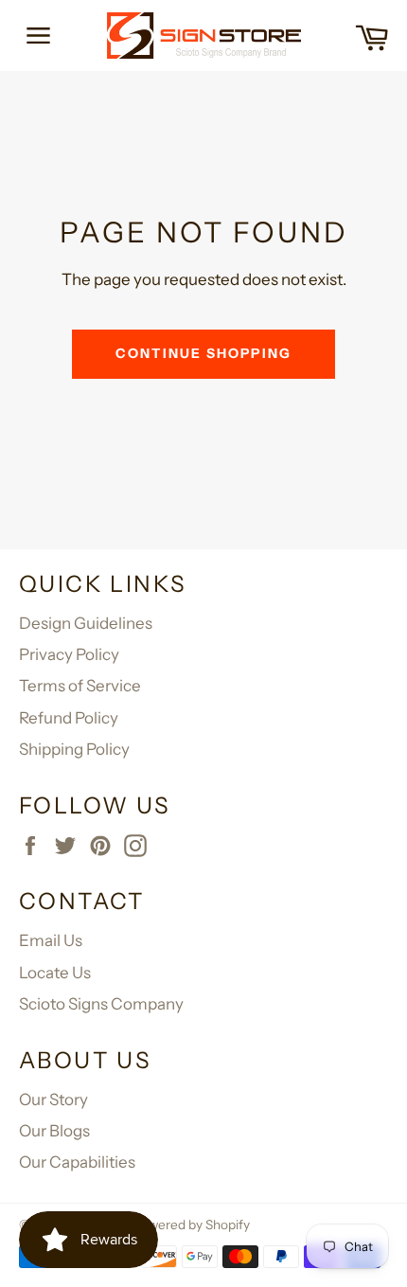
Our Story (53, 1099)
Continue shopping (203, 353)
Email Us (50, 940)
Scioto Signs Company (101, 1003)
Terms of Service (80, 685)
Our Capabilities (77, 1162)
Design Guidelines (85, 623)
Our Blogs (54, 1130)
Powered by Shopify (191, 1224)
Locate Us (55, 972)
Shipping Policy (74, 749)
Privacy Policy (69, 654)
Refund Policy (68, 717)
